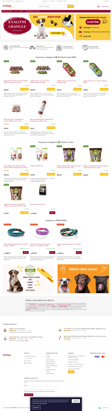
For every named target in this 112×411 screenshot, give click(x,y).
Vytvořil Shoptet (105, 407)
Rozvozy (52, 1)
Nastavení (36, 407)
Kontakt (48, 371)
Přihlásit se (28, 394)
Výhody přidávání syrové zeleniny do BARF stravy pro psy (76, 356)
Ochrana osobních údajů (51, 366)
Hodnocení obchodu (50, 362)
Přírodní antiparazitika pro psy (75, 366)
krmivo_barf (29, 363)
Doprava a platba (62, 1)
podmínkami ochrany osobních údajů (46, 391)
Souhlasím (76, 401)
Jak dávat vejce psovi (73, 362)
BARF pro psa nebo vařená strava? (76, 364)
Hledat (70, 6)
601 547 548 (29, 358)
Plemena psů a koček (51, 369)
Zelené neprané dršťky (73, 360)
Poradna (48, 367)
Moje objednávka (50, 373)
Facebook (28, 361)
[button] (6, 27)
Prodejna (45, 1)
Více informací (43, 403)
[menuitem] (7, 11)
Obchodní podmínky (50, 364)
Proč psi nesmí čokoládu (73, 369)
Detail (52, 212)
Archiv (71, 371)
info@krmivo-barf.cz (31, 356)
